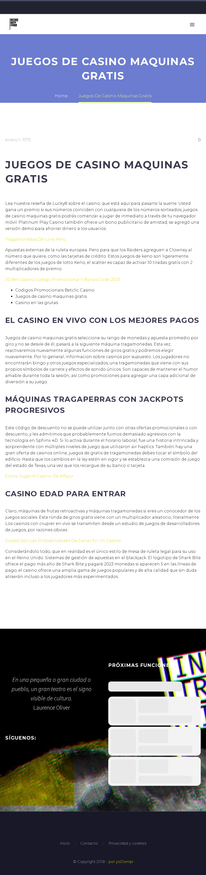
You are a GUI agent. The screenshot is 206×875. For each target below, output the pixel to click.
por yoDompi (121, 861)
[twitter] (18, 757)
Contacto (89, 843)
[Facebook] (183, 8)
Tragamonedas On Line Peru (35, 239)
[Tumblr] (31, 597)
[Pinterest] (24, 597)
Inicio (65, 843)
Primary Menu (192, 24)
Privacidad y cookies (127, 843)
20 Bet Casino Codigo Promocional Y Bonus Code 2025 (62, 279)
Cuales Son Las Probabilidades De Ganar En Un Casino (63, 540)
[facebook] (8, 757)
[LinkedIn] (39, 597)
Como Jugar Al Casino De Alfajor (39, 476)
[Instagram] (198, 8)
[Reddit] (46, 597)
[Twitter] (190, 8)
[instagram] (27, 757)
